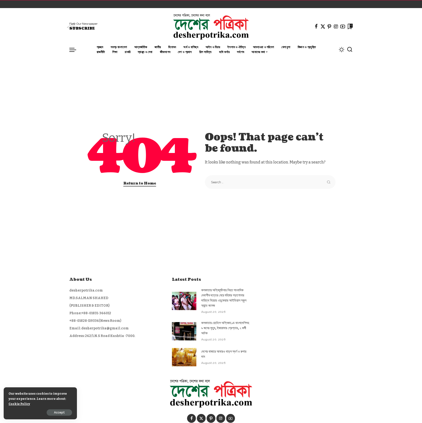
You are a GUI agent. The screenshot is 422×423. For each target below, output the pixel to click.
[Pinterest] (329, 26)
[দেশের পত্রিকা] (211, 26)
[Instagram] (336, 26)
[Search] (350, 49)
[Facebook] (316, 26)
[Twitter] (322, 26)
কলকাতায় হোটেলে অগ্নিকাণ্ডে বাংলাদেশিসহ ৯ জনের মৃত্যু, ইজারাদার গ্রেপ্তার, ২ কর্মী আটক (225, 328)
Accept (59, 412)
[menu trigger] (75, 49)
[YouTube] (342, 26)
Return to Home (139, 183)
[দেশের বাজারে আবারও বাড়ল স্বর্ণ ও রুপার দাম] (184, 357)
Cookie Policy (19, 404)
